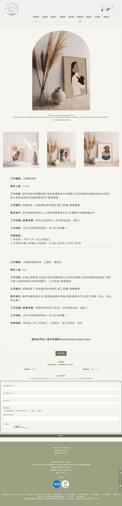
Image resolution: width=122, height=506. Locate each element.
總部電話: (57, 453)
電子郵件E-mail (9, 393)
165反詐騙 (59, 464)
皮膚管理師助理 (22, 411)
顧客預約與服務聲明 (85, 464)
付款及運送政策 (42, 464)
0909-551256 (95, 369)
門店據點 (97, 17)
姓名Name (7, 400)
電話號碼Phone (8, 386)
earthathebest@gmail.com (64, 470)
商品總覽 (45, 17)
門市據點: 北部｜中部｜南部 (61, 447)
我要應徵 (61, 353)
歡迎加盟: (57, 450)
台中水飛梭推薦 (83, 494)
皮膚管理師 (9, 411)
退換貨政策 (51, 464)
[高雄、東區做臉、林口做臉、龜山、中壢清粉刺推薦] (11, 9)
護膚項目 (53, 17)
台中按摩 (70, 496)
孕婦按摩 (62, 17)
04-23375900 (64, 453)
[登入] (102, 10)
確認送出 (61, 436)
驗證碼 (6, 424)
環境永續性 (60, 462)
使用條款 (66, 464)
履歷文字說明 (8, 415)
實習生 (40, 411)
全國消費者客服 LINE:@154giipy (61, 467)
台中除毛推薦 (95, 494)
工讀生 (32, 411)
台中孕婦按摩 (106, 494)
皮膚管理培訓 (80, 19)
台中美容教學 (80, 496)
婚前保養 (71, 17)
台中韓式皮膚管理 (70, 494)
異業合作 (68, 462)
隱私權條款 (73, 464)
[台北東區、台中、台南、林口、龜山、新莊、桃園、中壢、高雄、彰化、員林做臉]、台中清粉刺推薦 (32, 494)
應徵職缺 (6, 408)
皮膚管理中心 (36, 19)
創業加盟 (89, 17)
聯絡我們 (106, 17)
